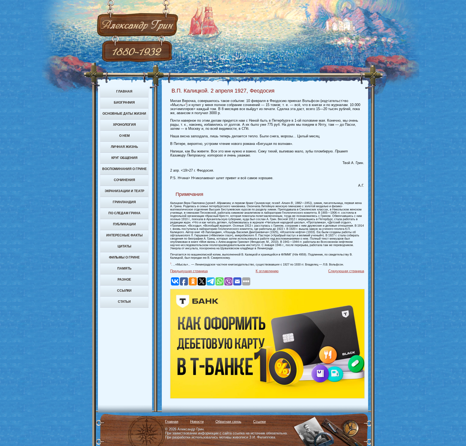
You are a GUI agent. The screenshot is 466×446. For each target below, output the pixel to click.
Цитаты (124, 246)
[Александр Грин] (233, 46)
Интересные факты (124, 235)
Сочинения (124, 180)
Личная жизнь (124, 147)
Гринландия (124, 202)
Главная (124, 91)
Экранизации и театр (124, 191)
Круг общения (124, 158)
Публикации (124, 224)
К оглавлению (267, 271)
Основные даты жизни (124, 113)
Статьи (124, 302)
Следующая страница (346, 271)
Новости (197, 422)
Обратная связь (228, 422)
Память (124, 268)
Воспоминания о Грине (124, 169)
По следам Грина (124, 213)
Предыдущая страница (189, 271)
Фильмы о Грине (124, 257)
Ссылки (124, 290)
